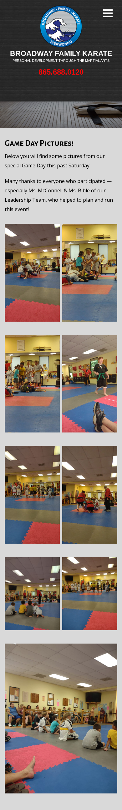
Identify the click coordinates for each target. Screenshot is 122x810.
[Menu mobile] (108, 14)
